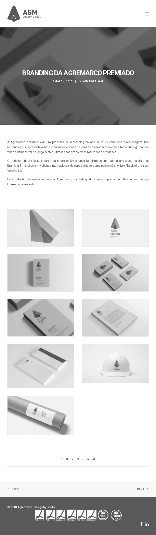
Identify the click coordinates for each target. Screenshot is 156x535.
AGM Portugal (93, 81)
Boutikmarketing (96, 160)
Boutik (51, 507)
